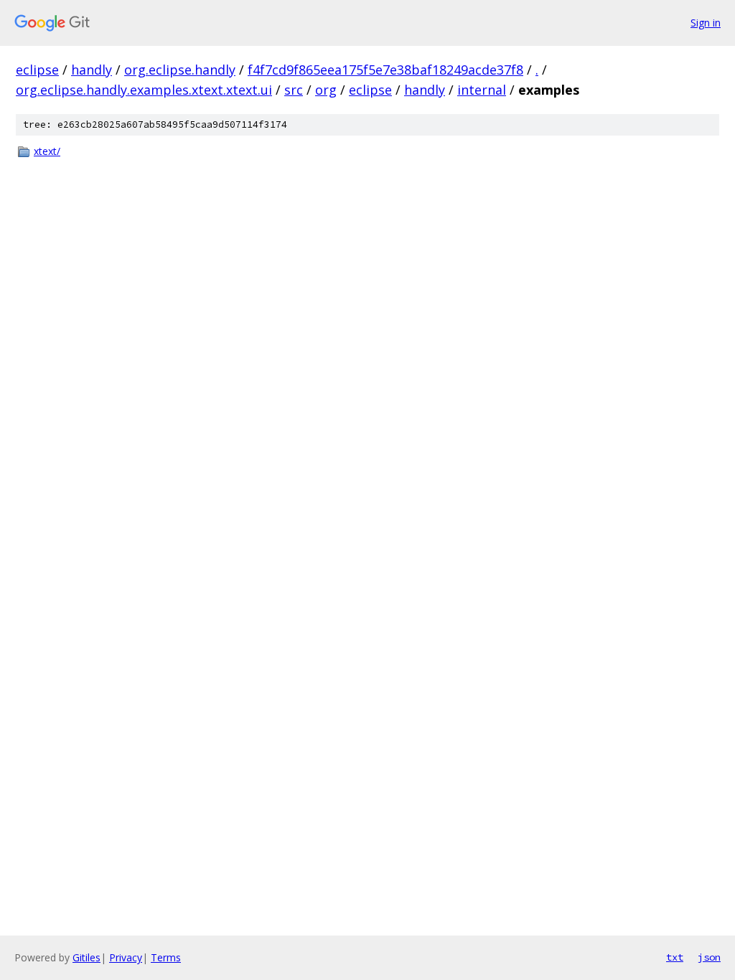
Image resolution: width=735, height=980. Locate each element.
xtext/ (47, 151)
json (709, 957)
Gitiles (86, 957)
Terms (166, 957)
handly (91, 69)
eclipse (37, 69)
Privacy (125, 957)
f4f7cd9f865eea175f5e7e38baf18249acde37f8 (385, 69)
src (293, 89)
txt (674, 957)
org (326, 89)
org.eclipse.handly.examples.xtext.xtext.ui (144, 89)
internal (481, 89)
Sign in (705, 22)
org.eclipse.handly (179, 69)
